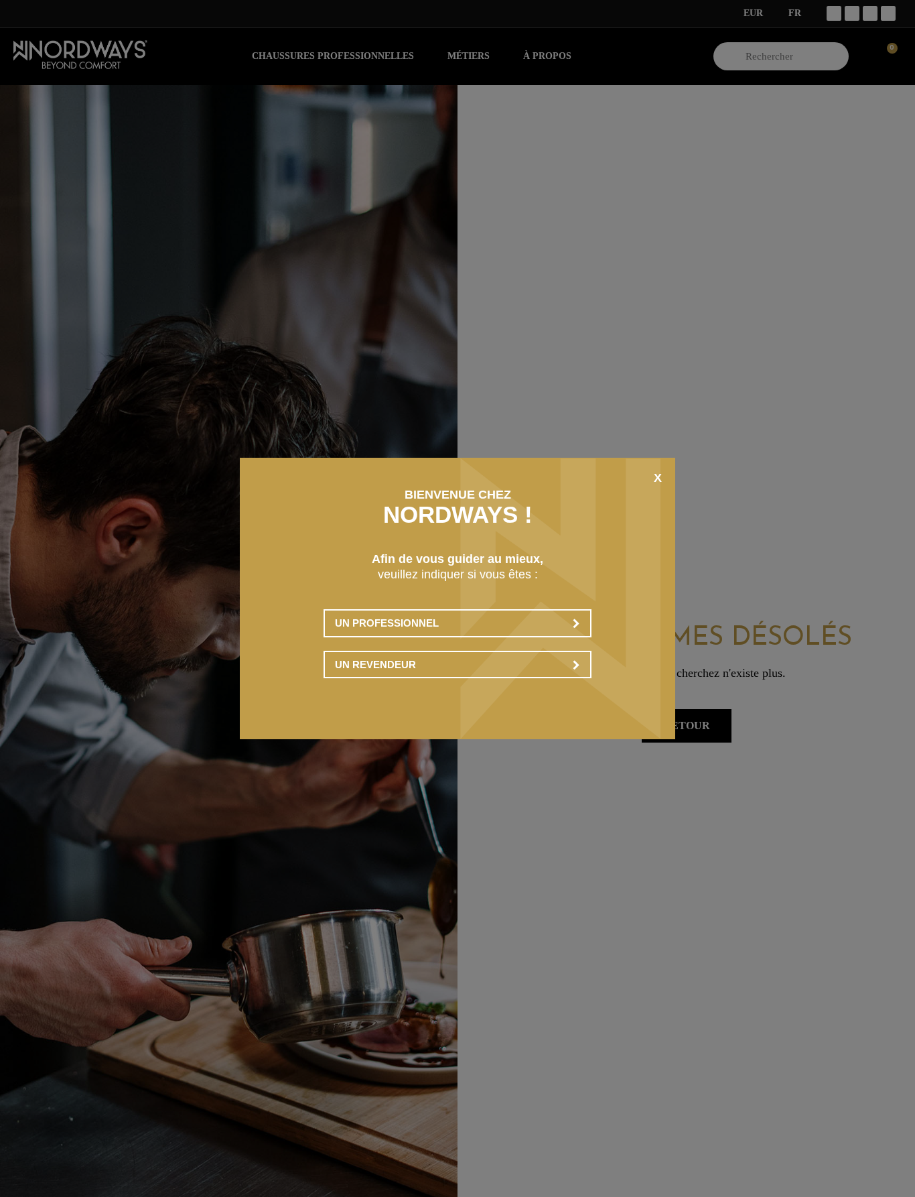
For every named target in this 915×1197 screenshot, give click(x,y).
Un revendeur (375, 664)
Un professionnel (387, 623)
